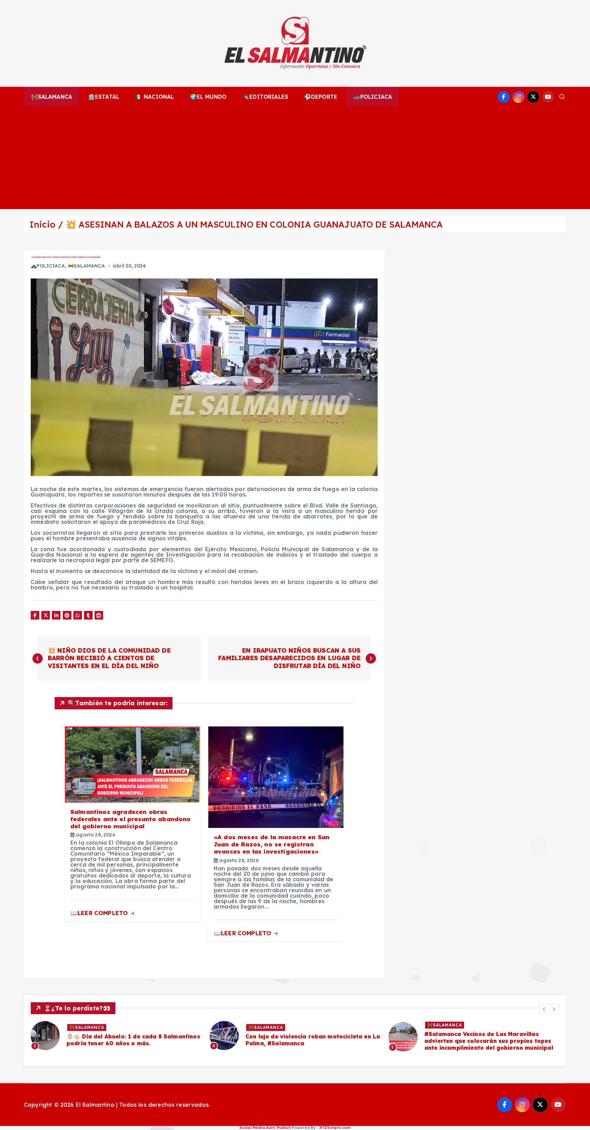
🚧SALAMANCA (51, 96)
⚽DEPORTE (320, 96)
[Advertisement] (295, 158)
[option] (145, 1035)
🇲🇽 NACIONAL (154, 96)
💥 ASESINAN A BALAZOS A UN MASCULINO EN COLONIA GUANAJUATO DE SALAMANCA (254, 224)
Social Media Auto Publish (265, 1127)
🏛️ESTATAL (103, 96)
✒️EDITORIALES (265, 96)
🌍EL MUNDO (208, 96)
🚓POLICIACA (372, 96)
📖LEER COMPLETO (99, 912)
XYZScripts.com (335, 1127)
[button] (544, 1009)
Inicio (42, 224)
